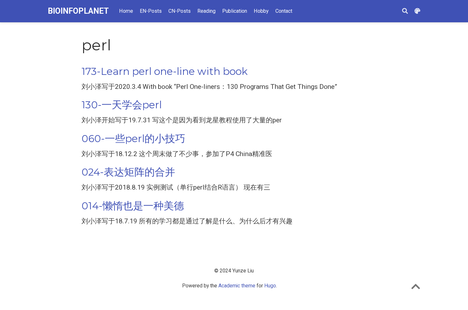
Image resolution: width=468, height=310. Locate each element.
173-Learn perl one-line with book (165, 71)
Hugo (270, 286)
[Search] (405, 11)
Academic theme (236, 286)
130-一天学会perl (122, 105)
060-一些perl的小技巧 (133, 139)
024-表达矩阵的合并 (128, 172)
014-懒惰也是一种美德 (133, 206)
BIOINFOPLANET (78, 11)
